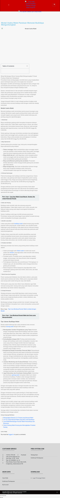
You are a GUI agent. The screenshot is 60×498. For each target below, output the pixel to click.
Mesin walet (20, 250)
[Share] (3, 495)
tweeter (12, 252)
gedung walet (15, 375)
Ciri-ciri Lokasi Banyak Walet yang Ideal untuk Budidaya (18, 419)
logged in (11, 434)
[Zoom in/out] (0, 495)
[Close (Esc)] (5, 495)
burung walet (9, 326)
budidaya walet (18, 223)
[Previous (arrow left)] (0, 497)
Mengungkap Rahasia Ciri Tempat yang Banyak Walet (18, 417)
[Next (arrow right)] (2, 497)
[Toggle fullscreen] (2, 495)
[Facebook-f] (57, 492)
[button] (27, 66)
